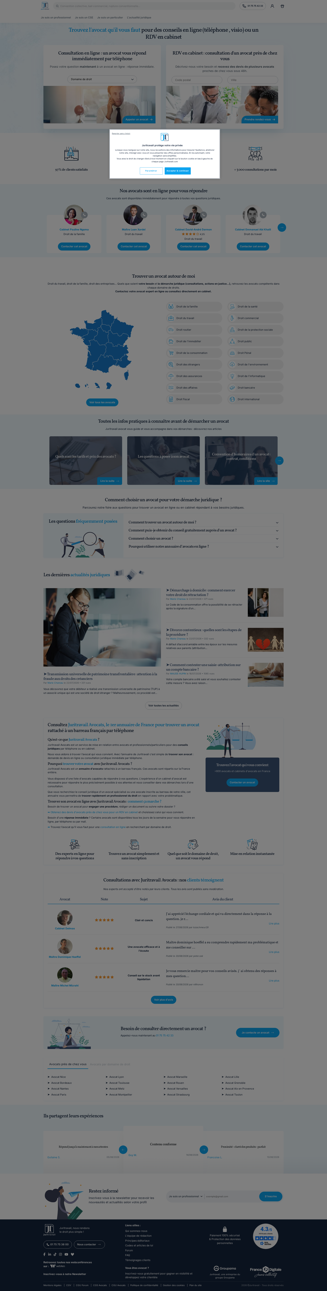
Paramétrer (151, 171)
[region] (164, 154)
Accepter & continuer (178, 171)
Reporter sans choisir (121, 133)
